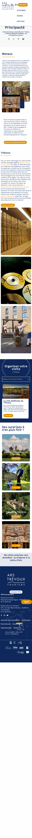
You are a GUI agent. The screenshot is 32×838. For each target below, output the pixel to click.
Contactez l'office (16, 592)
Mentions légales (9, 632)
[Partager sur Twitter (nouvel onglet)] (14, 39)
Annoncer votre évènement (10, 620)
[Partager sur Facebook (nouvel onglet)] (9, 39)
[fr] (7, 4)
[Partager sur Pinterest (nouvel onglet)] (18, 39)
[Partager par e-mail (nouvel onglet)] (23, 39)
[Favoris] (15, 4)
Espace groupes (6, 627)
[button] (12, 4)
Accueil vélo (16, 624)
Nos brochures (5, 624)
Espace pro (17, 627)
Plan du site (19, 632)
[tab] (14, 379)
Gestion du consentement (12, 634)
